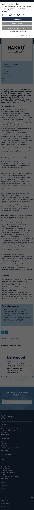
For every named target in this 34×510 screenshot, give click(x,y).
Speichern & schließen (17, 23)
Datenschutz (29, 35)
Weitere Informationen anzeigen (16, 31)
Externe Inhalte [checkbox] (23, 14)
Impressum (22, 35)
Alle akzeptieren (17, 19)
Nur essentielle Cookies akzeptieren (17, 28)
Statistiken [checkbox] (13, 14)
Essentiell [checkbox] (6, 14)
